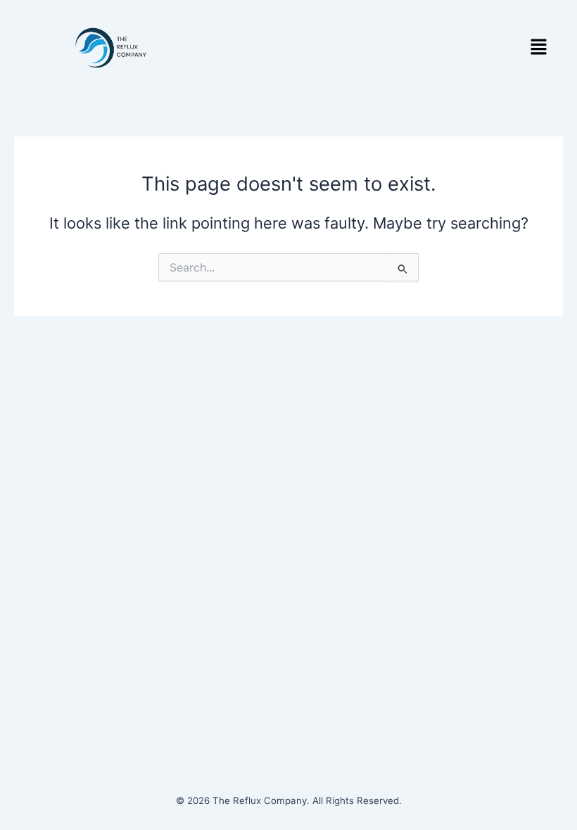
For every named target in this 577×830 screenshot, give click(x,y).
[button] (539, 47)
